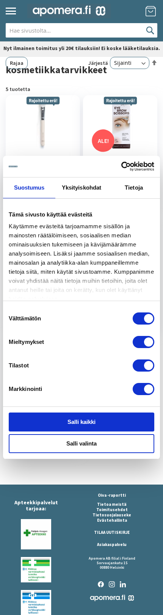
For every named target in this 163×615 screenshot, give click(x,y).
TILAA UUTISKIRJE (112, 532)
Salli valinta (81, 443)
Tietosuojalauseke (111, 515)
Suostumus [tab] (29, 187)
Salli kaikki (81, 422)
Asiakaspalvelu (112, 544)
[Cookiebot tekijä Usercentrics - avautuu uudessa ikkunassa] (121, 166)
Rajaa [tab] (17, 63)
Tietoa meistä (112, 504)
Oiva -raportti (112, 495)
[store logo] (69, 11)
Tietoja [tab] (134, 187)
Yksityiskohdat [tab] (81, 187)
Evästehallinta (112, 520)
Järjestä (98, 63)
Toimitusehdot (112, 509)
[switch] (143, 343)
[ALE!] (120, 150)
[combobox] (81, 30)
